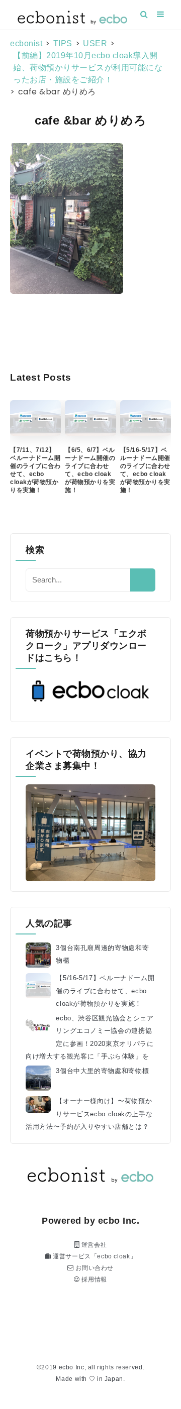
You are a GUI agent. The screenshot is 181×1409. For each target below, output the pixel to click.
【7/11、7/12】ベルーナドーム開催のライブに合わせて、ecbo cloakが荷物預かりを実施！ (35, 470)
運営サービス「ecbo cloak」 (93, 1256)
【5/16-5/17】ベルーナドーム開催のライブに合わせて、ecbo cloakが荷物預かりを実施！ (145, 470)
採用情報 (93, 1279)
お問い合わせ (94, 1267)
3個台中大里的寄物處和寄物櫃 (102, 1071)
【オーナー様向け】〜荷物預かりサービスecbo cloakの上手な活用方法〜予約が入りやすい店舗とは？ (89, 1114)
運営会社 (93, 1244)
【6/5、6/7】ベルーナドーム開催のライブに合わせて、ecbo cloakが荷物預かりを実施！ (90, 470)
